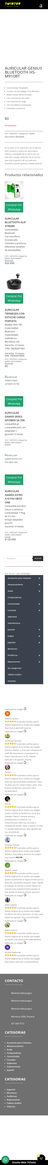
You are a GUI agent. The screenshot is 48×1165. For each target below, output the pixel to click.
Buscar (38, 558)
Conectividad (24, 604)
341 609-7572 (17, 1023)
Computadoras (14, 597)
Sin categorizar (14, 668)
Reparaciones (24, 662)
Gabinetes (12, 616)
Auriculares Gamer (13, 443)
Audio (31, 133)
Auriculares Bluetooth (14, 136)
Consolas (24, 610)
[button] (5, 1160)
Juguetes (24, 642)
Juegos (24, 636)
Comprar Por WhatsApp (14, 207)
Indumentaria (14, 623)
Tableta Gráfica (14, 674)
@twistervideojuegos (21, 993)
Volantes (12, 681)
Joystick (24, 629)
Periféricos (24, 655)
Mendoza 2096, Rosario (23, 1016)
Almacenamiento (24, 584)
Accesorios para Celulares (24, 578)
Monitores (12, 649)
